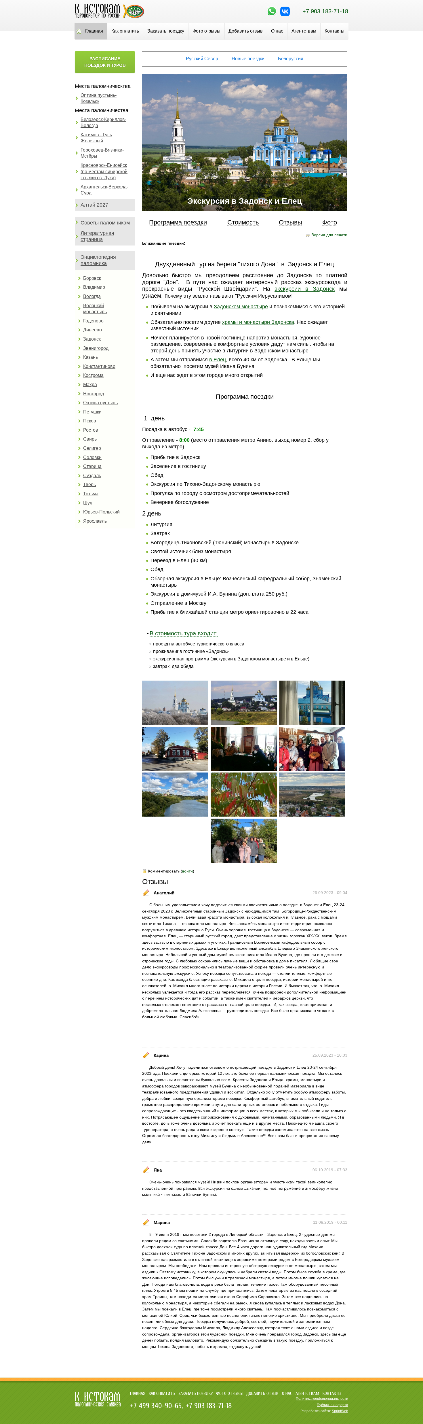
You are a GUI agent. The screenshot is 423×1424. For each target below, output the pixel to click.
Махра (90, 384)
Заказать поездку (165, 31)
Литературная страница (97, 236)
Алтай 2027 (94, 205)
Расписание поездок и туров (105, 62)
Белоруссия (290, 58)
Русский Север (202, 58)
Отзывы (290, 222)
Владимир (94, 287)
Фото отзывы (206, 31)
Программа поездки (178, 222)
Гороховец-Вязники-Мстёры (102, 153)
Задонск (92, 339)
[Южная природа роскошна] (244, 815)
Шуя (87, 503)
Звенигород (95, 348)
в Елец (217, 359)
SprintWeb (340, 1411)
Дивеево (92, 329)
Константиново (99, 366)
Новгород (93, 393)
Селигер (92, 448)
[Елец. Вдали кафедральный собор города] (175, 815)
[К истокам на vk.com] (285, 14)
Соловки (92, 457)
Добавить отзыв (245, 31)
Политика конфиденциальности (322, 1399)
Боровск (92, 278)
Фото (329, 222)
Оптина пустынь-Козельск (99, 98)
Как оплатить (125, 31)
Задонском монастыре (241, 306)
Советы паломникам (105, 223)
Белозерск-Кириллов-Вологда (103, 122)
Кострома (93, 375)
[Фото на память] (244, 861)
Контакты (334, 31)
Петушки (92, 411)
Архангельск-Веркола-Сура (104, 190)
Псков (89, 420)
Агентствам (303, 31)
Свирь (90, 439)
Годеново (93, 320)
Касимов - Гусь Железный (96, 137)
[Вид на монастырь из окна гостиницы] (312, 723)
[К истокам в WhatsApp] (272, 14)
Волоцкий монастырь (95, 308)
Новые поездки (248, 58)
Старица (92, 466)
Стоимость (243, 222)
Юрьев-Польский (101, 511)
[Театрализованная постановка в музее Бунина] (244, 769)
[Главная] (109, 16)
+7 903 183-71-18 (325, 11)
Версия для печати (329, 235)
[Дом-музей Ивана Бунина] (175, 769)
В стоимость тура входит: (184, 633)
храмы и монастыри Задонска (258, 322)
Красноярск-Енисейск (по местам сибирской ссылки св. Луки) (104, 171)
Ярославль (95, 521)
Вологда (92, 296)
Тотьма (90, 493)
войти (187, 871)
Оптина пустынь (100, 402)
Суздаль (92, 475)
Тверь (89, 484)
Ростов (90, 430)
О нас (277, 31)
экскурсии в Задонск (305, 289)
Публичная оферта (332, 1405)
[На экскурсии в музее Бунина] (312, 769)
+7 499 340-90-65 (156, 1406)
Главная (94, 31)
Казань (90, 357)
